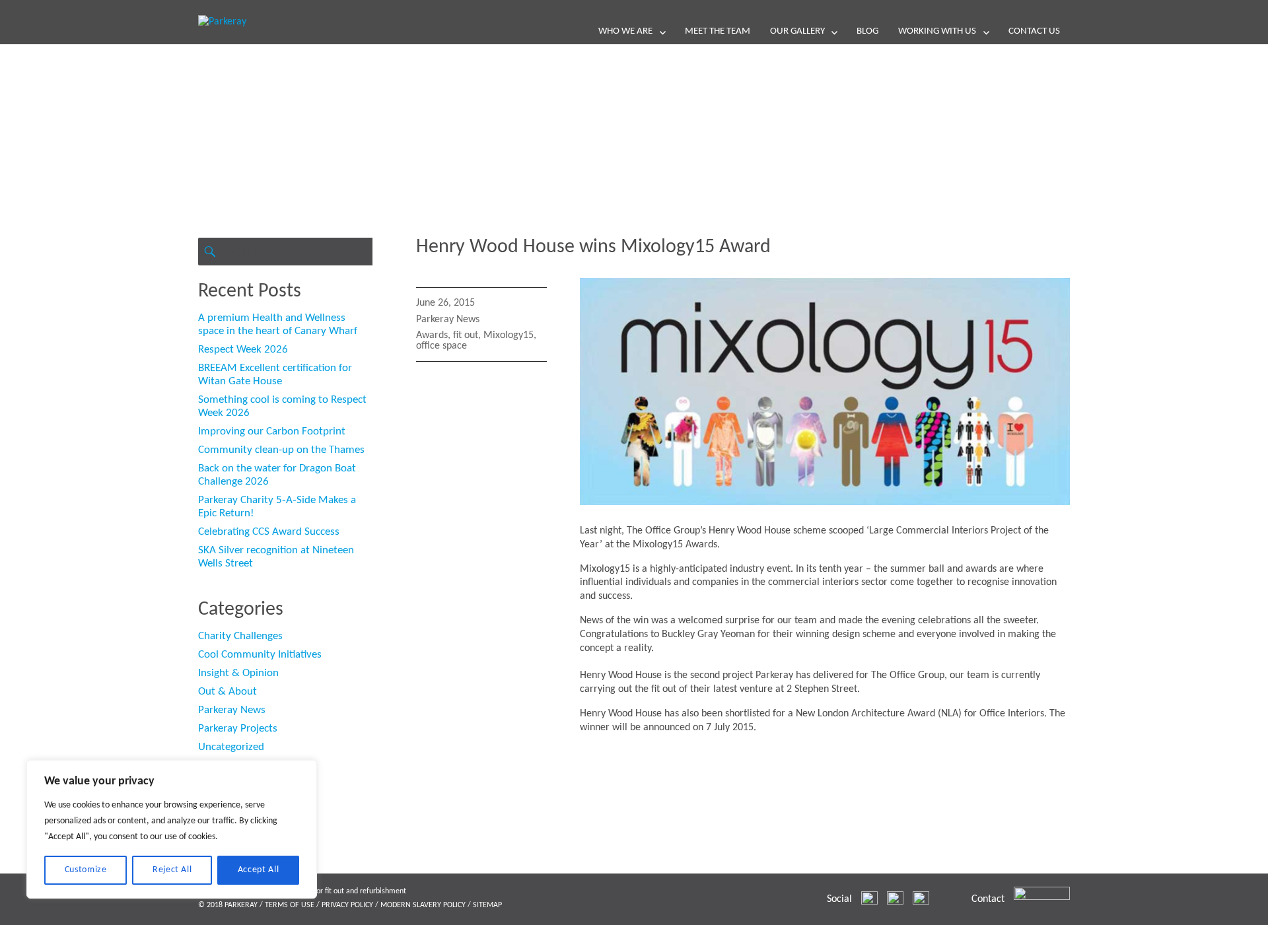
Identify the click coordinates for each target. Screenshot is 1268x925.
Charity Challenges (240, 636)
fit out (465, 335)
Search (209, 251)
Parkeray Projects (237, 728)
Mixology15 (508, 335)
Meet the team (717, 31)
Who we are (625, 31)
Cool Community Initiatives (260, 654)
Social (839, 899)
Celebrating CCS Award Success (268, 531)
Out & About (227, 691)
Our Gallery (797, 31)
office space (441, 346)
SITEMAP (487, 905)
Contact (987, 899)
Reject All (172, 870)
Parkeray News (447, 319)
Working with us (937, 31)
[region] (171, 829)
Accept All (258, 870)
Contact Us (1034, 31)
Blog (867, 31)
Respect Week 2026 (243, 349)
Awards (432, 335)
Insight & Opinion (238, 673)
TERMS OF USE (289, 905)
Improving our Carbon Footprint (271, 431)
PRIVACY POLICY (347, 905)
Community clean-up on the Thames (281, 450)
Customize (86, 870)
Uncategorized (231, 747)
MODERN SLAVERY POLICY (423, 905)
